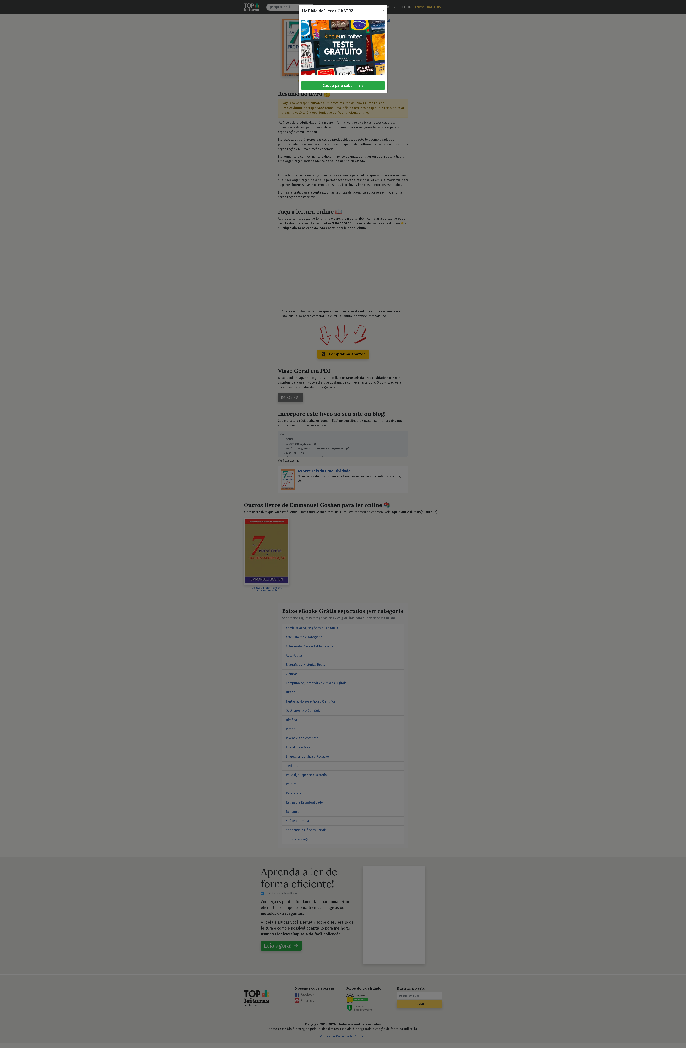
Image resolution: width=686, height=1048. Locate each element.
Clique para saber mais (343, 85)
